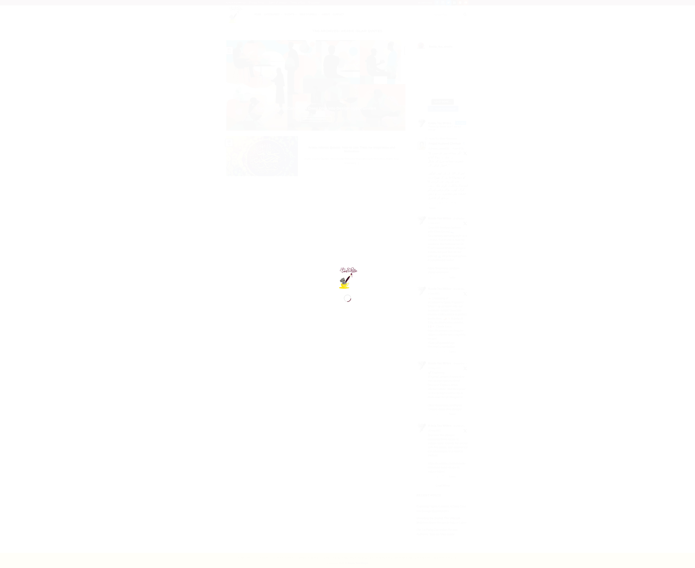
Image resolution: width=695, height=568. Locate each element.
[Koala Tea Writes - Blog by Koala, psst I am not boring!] (347, 277)
